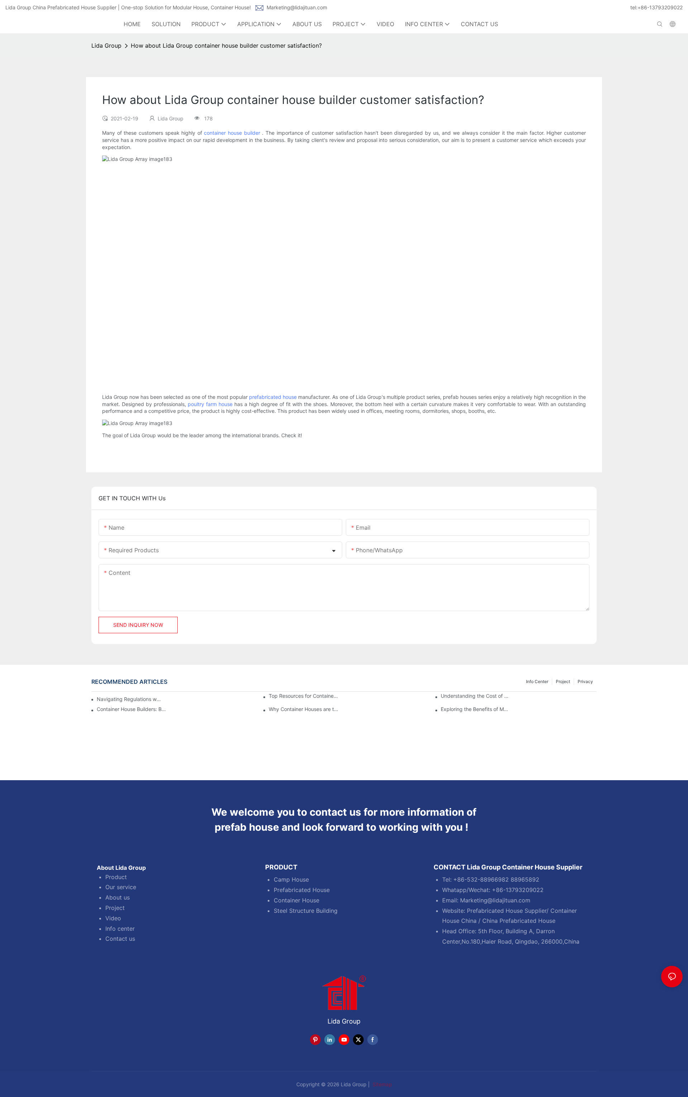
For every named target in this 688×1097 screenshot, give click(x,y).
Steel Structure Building (306, 910)
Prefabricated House (302, 889)
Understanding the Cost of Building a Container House (475, 696)
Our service (120, 887)
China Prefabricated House (518, 920)
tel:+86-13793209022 (656, 7)
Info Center (537, 681)
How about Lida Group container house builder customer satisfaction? (226, 45)
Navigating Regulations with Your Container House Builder (129, 699)
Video (113, 918)
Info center (120, 928)
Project (563, 681)
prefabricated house (273, 397)
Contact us (120, 938)
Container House (296, 900)
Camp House (291, 879)
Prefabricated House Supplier (506, 910)
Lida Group (106, 45)
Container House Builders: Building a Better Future (131, 709)
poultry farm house (210, 404)
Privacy (585, 681)
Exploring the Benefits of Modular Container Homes (475, 709)
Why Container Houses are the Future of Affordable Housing (303, 709)
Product (116, 877)
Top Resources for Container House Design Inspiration (303, 696)
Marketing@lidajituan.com (297, 7)
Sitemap (381, 1084)
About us (117, 897)
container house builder (232, 133)
